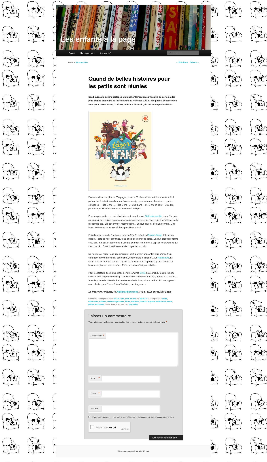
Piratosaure (163, 257)
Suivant (194, 62)
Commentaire (97, 335)
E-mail (95, 393)
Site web (94, 408)
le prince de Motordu (157, 301)
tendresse (99, 304)
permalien (133, 304)
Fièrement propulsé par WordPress (133, 451)
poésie (91, 304)
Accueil (72, 52)
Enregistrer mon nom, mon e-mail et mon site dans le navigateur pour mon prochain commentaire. (133, 417)
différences (93, 301)
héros (127, 301)
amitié (164, 298)
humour (143, 301)
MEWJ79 (144, 298)
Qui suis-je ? (105, 52)
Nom (95, 378)
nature (169, 301)
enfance (102, 301)
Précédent (182, 62)
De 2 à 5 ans (119, 298)
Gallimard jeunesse (127, 291)
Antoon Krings (155, 234)
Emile (143, 272)
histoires (135, 301)
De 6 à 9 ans (130, 298)
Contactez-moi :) (87, 52)
